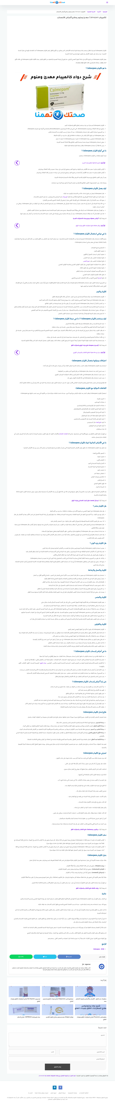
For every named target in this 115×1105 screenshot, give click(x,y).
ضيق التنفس (86, 261)
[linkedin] (54, 1087)
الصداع (100, 278)
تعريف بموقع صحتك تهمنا (41, 1093)
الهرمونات (64, 197)
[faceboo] (60, 1087)
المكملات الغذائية (63, 434)
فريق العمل (53, 1093)
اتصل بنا (30, 1093)
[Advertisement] (60, 36)
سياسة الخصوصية (72, 1093)
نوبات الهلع (43, 663)
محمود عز (86, 964)
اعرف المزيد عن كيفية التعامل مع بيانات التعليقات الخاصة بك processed (57, 1076)
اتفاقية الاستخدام (83, 1093)
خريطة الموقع (62, 1093)
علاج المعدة (98, 422)
